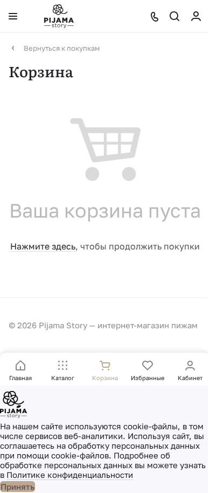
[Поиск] (174, 16)
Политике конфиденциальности (69, 475)
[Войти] (196, 16)
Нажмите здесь (42, 246)
